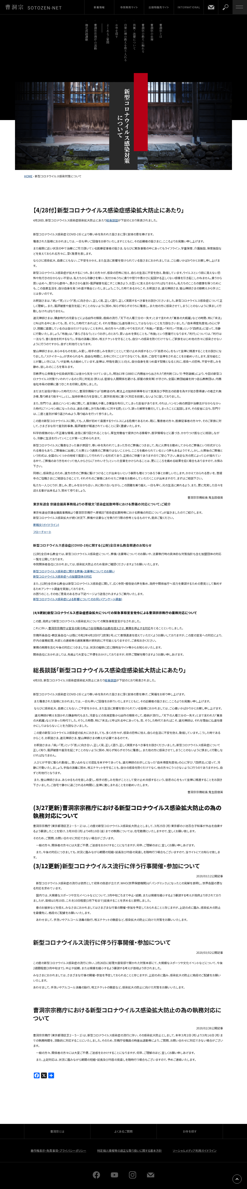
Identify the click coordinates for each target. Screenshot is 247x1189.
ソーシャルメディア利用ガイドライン (194, 1150)
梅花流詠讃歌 (86, 32)
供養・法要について (134, 37)
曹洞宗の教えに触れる (143, 38)
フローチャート (42, 532)
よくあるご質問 (108, 34)
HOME (28, 176)
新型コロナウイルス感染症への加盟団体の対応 (62, 576)
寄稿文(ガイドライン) (46, 525)
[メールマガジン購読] (150, 1177)
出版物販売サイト (159, 7)
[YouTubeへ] (114, 1177)
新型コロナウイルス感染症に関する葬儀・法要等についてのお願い (74, 571)
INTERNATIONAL (189, 7)
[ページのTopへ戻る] (237, 1179)
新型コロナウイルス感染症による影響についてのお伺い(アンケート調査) (77, 599)
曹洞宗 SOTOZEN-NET (33, 7)
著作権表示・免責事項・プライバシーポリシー (58, 1150)
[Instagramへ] (132, 1177)
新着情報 (99, 7)
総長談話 (112, 220)
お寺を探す (117, 31)
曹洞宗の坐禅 (152, 32)
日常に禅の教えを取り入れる (125, 42)
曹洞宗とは (161, 31)
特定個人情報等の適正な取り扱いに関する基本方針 (129, 1150)
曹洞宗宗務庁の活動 (95, 37)
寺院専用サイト (129, 7)
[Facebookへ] (96, 1177)
